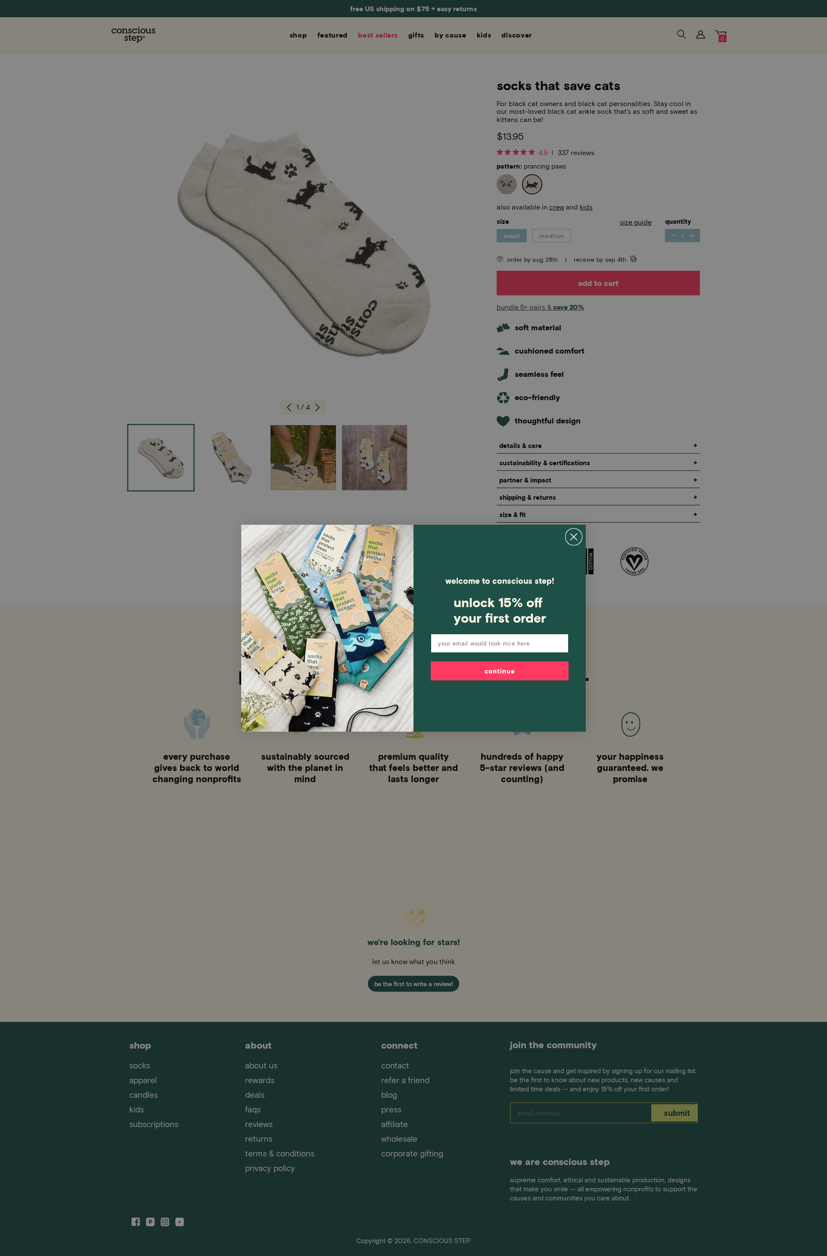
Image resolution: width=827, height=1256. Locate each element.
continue (500, 671)
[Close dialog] (573, 537)
